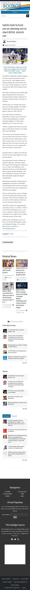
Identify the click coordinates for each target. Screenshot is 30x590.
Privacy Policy (24, 578)
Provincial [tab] (6, 416)
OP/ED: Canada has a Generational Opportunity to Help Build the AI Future (16, 454)
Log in (24, 587)
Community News (7, 494)
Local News (8, 491)
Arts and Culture (22, 491)
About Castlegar (15, 585)
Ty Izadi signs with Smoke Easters (7, 270)
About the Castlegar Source (20, 582)
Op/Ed (22, 494)
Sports (12, 234)
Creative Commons (7, 582)
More (24, 363)
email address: (6, 514)
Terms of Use (16, 578)
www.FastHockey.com (8, 228)
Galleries (7, 496)
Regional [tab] (14, 416)
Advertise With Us (6, 578)
